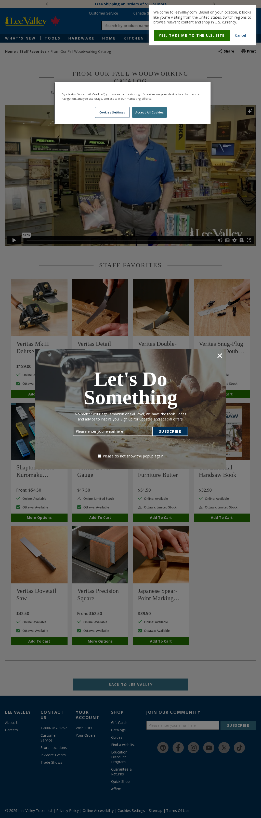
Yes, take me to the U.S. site (192, 35)
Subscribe (170, 431)
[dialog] (202, 25)
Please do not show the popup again (133, 456)
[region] (132, 103)
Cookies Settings (112, 112)
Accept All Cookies (149, 112)
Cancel (240, 35)
